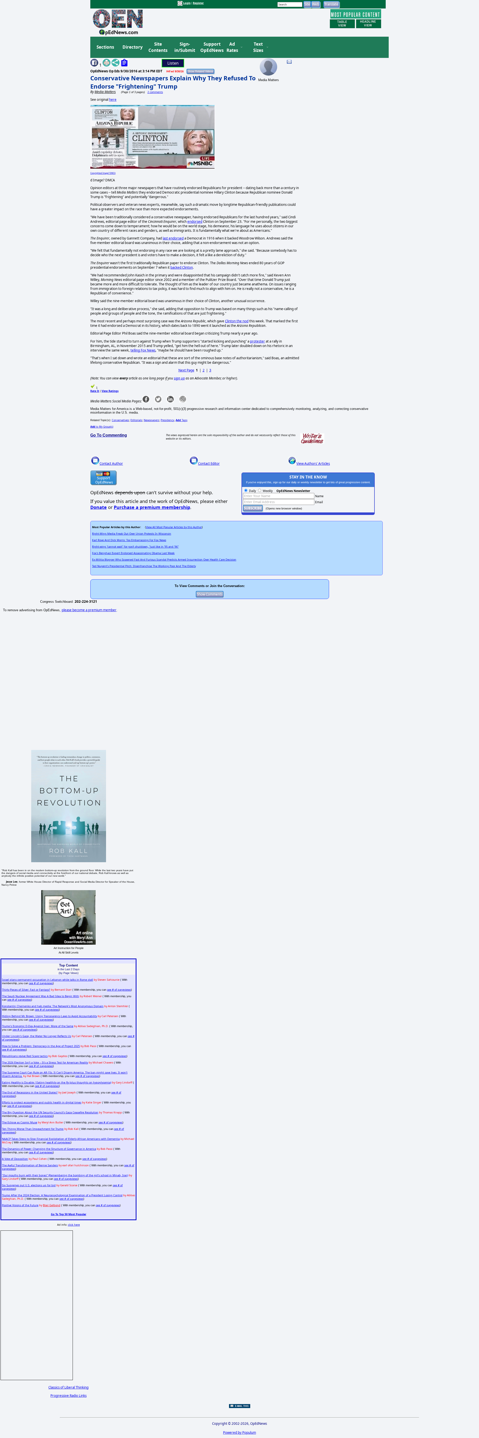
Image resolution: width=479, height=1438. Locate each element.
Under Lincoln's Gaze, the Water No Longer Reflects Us (36, 1036)
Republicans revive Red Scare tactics (25, 1056)
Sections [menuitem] (105, 47)
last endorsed (173, 238)
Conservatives (120, 420)
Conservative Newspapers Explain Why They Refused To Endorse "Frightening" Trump (173, 82)
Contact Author (111, 463)
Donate (98, 507)
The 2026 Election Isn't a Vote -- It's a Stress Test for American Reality (45, 1062)
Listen (173, 63)
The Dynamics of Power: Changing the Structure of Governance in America (49, 1149)
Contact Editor (209, 463)
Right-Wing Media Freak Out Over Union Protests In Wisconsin (131, 533)
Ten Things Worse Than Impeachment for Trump (33, 1129)
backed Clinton (181, 267)
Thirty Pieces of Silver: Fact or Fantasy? (26, 989)
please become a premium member (89, 610)
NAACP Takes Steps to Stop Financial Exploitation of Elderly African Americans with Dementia (61, 1139)
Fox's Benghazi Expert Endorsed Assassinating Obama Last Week (133, 553)
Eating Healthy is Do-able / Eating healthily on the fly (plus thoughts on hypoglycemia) (56, 1082)
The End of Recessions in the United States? (30, 1092)
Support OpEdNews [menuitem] (210, 47)
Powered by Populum (239, 1432)
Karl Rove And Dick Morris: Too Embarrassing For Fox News (129, 540)
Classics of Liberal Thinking (68, 1387)
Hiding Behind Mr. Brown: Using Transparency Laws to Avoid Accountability (49, 1016)
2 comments (155, 92)
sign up (179, 378)
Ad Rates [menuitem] (232, 47)
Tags (181, 420)
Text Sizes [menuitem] (258, 47)
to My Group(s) (101, 426)
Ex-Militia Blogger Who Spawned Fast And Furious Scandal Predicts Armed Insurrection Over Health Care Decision (164, 559)
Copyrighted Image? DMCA (103, 173)
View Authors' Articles (313, 463)
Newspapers (151, 420)
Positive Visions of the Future (20, 1205)
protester (257, 341)
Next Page (186, 370)
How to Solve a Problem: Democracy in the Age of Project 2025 (41, 1046)
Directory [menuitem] (132, 47)
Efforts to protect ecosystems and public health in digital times (41, 1102)
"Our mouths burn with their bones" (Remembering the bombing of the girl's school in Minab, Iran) (65, 1175)
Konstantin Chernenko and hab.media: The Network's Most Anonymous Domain (53, 1006)
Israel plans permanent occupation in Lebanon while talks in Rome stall (47, 979)
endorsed (194, 221)
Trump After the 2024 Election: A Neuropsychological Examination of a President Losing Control (62, 1195)
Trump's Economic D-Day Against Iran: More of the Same (37, 1026)
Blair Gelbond (51, 1205)
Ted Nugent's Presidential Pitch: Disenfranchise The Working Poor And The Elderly (144, 566)
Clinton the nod (236, 321)
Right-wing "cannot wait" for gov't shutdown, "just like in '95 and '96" (135, 546)
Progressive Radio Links (68, 1395)
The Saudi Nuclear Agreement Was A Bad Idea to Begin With (40, 996)
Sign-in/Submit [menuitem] (184, 47)
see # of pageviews (41, 983)
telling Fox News (142, 350)
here (113, 99)
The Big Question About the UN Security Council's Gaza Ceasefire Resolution (50, 1112)
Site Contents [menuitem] (157, 47)
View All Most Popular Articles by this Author (174, 527)
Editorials (136, 420)
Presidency (167, 420)
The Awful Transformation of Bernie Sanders (30, 1165)
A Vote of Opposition (15, 1159)
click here (74, 1224)
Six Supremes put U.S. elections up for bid (29, 1185)
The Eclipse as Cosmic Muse (19, 1122)
